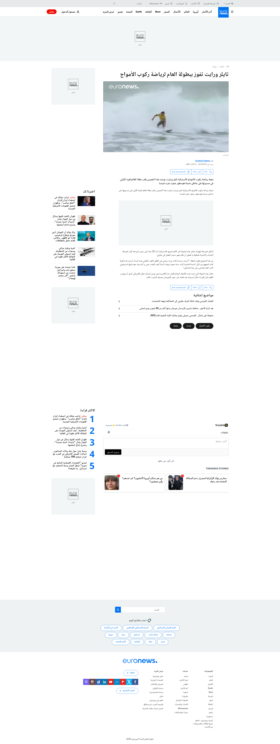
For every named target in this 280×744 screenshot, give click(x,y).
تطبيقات (185, 696)
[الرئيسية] (228, 66)
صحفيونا (209, 716)
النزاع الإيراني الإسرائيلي (166, 628)
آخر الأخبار (207, 11)
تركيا (150, 642)
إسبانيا (169, 635)
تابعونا (185, 692)
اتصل (161, 696)
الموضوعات (208, 671)
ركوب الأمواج (204, 326)
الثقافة (148, 11)
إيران (163, 642)
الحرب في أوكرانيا (111, 628)
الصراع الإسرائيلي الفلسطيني (137, 628)
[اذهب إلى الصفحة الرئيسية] (223, 12)
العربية (227, 3)
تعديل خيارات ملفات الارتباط (152, 708)
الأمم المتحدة (121, 642)
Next (157, 11)
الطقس (185, 684)
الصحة (129, 11)
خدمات (185, 671)
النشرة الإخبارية (129, 691)
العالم (186, 11)
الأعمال (176, 11)
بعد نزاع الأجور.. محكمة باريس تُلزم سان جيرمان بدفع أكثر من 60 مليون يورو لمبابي (176, 308)
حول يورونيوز (158, 676)
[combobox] (129, 3)
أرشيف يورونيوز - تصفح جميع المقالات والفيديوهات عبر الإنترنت (203, 724)
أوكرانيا (137, 642)
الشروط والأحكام (157, 684)
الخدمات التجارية (156, 680)
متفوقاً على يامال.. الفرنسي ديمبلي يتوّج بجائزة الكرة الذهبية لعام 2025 (181, 315)
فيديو (120, 11)
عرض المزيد (158, 671)
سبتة (123, 635)
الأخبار (222, 67)
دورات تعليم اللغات (181, 712)
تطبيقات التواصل (182, 700)
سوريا (110, 635)
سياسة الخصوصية (156, 692)
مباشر (51, 11)
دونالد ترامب (153, 635)
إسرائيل (137, 635)
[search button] (114, 3)
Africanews (183, 708)
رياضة (214, 67)
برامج (211, 712)
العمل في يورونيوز (156, 700)
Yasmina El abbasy (202, 161)
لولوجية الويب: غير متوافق (153, 704)
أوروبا (195, 11)
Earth (139, 11)
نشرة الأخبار (183, 680)
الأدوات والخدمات (181, 704)
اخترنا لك (89, 192)
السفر (167, 11)
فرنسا (189, 326)
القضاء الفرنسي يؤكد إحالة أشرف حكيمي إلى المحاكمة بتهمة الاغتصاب (182, 301)
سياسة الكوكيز (158, 688)
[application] (166, 116)
